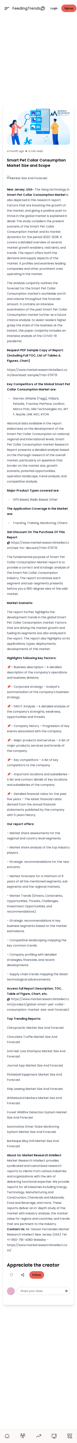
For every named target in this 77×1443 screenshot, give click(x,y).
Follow (36, 1275)
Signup (68, 8)
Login (54, 8)
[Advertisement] (38, 60)
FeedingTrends (26, 8)
